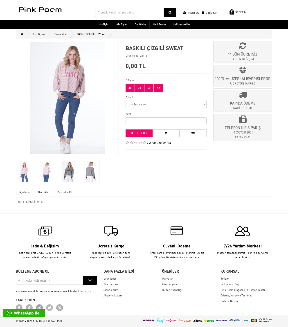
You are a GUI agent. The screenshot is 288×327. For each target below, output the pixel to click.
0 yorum (152, 142)
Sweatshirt (60, 34)
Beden (131, 80)
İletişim (225, 278)
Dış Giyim (140, 24)
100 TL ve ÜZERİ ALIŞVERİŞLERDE (242, 80)
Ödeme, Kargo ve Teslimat (236, 295)
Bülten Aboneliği (172, 289)
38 (139, 87)
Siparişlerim (111, 289)
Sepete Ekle (138, 133)
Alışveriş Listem (113, 295)
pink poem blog (229, 284)
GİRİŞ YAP (211, 12)
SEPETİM (238, 12)
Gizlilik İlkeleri (229, 301)
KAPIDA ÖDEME (243, 105)
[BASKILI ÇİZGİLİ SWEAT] (67, 98)
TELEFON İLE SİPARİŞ (243, 132)
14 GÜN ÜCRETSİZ (242, 56)
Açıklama (24, 192)
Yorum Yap (165, 142)
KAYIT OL (193, 12)
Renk (131, 97)
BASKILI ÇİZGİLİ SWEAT (91, 34)
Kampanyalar (170, 284)
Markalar (167, 278)
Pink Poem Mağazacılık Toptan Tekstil (243, 289)
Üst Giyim (103, 24)
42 (158, 87)
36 (130, 87)
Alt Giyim (122, 24)
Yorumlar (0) (64, 192)
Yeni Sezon (159, 24)
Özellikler (44, 192)
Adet (128, 114)
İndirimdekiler (181, 24)
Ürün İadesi (110, 278)
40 (149, 87)
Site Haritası (111, 284)
